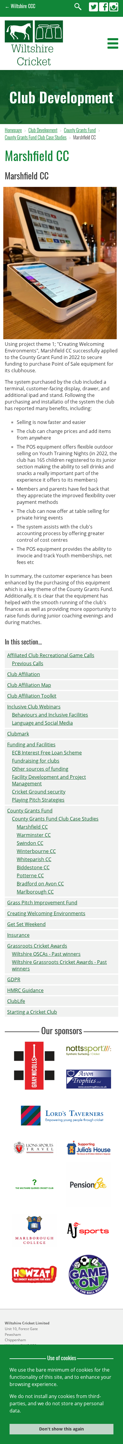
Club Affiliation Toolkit (31, 696)
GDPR (13, 979)
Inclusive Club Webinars (34, 706)
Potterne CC (30, 875)
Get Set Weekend (26, 924)
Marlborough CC (35, 891)
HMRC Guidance (25, 990)
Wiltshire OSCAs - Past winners (46, 954)
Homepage (13, 130)
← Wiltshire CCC (20, 6)
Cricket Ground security (38, 791)
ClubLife (16, 1001)
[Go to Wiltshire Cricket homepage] (34, 63)
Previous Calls (27, 663)
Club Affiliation (23, 674)
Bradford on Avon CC (40, 883)
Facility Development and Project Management (49, 780)
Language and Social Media (42, 723)
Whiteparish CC (34, 859)
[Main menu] (112, 43)
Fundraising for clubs (35, 760)
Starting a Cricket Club (32, 1012)
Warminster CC (34, 835)
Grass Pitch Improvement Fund (42, 902)
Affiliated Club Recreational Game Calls (50, 655)
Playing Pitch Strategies (38, 800)
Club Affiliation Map (29, 685)
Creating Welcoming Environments (46, 913)
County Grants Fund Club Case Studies (36, 137)
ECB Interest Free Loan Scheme (47, 752)
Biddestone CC (33, 867)
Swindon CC (30, 843)
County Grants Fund (80, 130)
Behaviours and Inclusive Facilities (50, 714)
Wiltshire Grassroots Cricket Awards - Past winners (59, 965)
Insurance (18, 935)
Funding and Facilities (31, 744)
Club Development (42, 130)
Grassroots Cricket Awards (37, 946)
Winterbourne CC (36, 851)
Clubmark (18, 733)
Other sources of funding (40, 769)
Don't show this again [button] (61, 1429)
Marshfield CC (32, 827)
